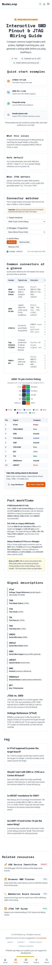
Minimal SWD (24, 242)
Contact (21, 942)
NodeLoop (9, 4)
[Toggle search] (40, 4)
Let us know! (41, 938)
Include (16, 251)
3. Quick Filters (13, 239)
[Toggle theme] (44, 4)
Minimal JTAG (13, 247)
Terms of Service (26, 946)
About (10, 942)
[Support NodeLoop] (48, 4)
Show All (11, 242)
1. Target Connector (15, 218)
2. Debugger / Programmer (17, 228)
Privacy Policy (35, 942)
